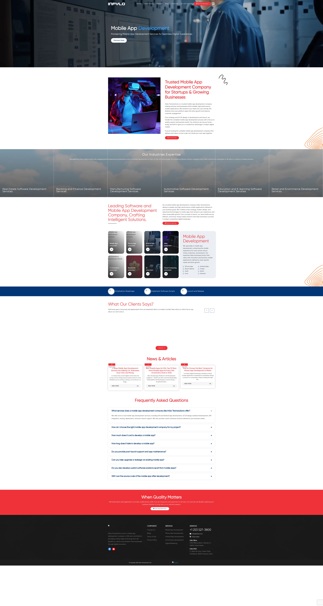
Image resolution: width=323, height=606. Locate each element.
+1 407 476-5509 (187, 3)
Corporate (175, 3)
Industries (159, 3)
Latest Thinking (149, 3)
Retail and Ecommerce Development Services (187, 190)
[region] (161, 33)
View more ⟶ (8, 191)
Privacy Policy (152, 540)
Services (138, 3)
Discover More (172, 137)
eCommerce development (174, 540)
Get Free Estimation (202, 3)
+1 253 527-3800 (200, 530)
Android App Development (174, 536)
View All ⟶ (161, 348)
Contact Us (151, 530)
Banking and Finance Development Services (294, 190)
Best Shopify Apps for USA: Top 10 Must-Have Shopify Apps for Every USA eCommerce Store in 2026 (161, 370)
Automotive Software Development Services (78, 190)
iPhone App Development (174, 533)
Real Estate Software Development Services (240, 190)
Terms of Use (151, 536)
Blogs (167, 3)
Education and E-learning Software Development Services (132, 190)
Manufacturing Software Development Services (17, 176)
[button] (159, 66)
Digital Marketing (171, 543)
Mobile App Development (174, 530)
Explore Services (171, 223)
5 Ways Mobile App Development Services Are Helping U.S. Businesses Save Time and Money (125, 370)
